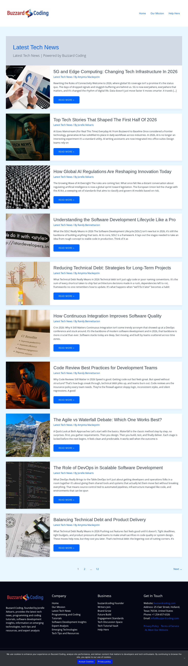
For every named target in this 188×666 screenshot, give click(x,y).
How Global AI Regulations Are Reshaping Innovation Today (112, 171)
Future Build (104, 614)
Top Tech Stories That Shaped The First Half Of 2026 (105, 119)
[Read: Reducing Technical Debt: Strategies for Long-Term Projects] (28, 283)
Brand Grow (104, 610)
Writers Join (104, 607)
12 (97, 569)
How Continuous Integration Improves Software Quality (107, 315)
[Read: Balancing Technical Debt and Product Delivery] (28, 535)
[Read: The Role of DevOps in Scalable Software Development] (28, 485)
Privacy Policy (151, 626)
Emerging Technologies (64, 629)
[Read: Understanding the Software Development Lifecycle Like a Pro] (28, 235)
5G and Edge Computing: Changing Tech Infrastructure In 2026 (115, 71)
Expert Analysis (60, 625)
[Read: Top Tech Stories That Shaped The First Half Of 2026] (28, 137)
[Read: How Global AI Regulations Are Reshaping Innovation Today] (28, 186)
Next (177, 569)
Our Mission (58, 607)
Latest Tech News (62, 77)
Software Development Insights (69, 622)
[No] (184, 658)
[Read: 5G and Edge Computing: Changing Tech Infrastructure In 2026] (28, 86)
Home (55, 603)
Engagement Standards (111, 618)
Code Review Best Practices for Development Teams (105, 367)
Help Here (103, 629)
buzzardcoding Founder (111, 603)
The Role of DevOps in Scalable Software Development (108, 467)
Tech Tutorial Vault (108, 625)
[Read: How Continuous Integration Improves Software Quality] (28, 333)
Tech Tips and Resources (65, 633)
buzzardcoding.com (165, 603)
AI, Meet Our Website (156, 630)
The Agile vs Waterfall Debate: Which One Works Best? (107, 419)
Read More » (68, 98)
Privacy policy (104, 661)
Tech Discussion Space (110, 622)
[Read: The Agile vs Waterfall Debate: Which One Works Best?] (28, 435)
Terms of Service (170, 626)
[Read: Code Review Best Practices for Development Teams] (28, 385)
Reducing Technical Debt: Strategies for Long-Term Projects (112, 267)
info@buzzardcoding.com (165, 618)
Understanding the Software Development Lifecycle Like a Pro (114, 219)
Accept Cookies (86, 661)
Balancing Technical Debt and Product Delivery (99, 519)
